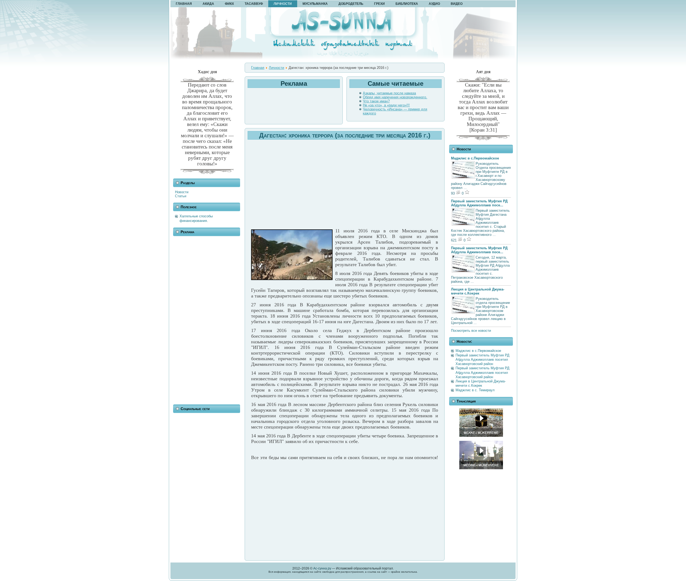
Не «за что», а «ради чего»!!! (386, 105)
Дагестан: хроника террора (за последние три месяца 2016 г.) (344, 135)
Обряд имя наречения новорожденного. (395, 97)
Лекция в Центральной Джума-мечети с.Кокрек (477, 291)
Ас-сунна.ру (322, 568)
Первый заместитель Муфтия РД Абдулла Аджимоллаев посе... (479, 203)
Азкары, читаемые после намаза (389, 93)
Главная (257, 68)
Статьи (180, 196)
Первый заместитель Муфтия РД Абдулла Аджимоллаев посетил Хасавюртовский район (482, 359)
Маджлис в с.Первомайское (475, 158)
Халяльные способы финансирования (196, 218)
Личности (276, 68)
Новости (181, 192)
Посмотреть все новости (471, 331)
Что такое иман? (376, 101)
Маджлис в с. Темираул (475, 390)
